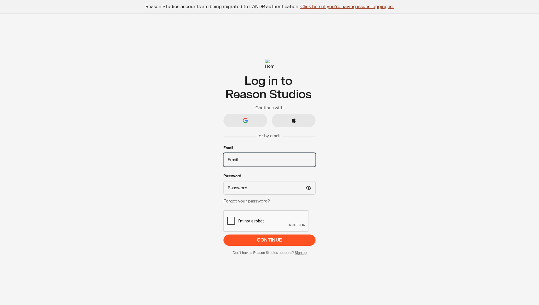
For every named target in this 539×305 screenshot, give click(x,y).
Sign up (301, 253)
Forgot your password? (246, 201)
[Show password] (308, 188)
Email (228, 148)
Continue (269, 240)
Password (232, 176)
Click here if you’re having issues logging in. (347, 7)
